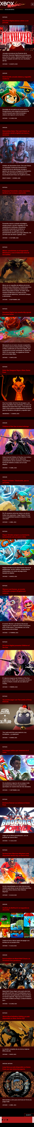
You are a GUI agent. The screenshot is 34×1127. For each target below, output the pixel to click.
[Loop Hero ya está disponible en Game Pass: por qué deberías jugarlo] (17, 1084)
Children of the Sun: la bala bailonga (15, 426)
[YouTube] (7, 1119)
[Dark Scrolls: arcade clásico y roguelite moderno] (17, 94)
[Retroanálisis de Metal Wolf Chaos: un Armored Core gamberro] (17, 976)
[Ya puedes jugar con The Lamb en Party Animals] (17, 717)
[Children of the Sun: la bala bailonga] (17, 442)
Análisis (4, 73)
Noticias (4, 17)
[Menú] (32, 4)
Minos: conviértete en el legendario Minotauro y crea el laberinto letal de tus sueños (15, 252)
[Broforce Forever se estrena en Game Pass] (17, 820)
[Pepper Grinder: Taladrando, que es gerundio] (17, 498)
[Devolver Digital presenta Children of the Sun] (17, 663)
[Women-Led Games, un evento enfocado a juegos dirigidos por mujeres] (17, 608)
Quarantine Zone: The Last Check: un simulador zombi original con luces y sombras (15, 133)
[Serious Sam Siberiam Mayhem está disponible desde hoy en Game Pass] (17, 871)
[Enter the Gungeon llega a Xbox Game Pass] (17, 387)
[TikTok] (4, 1119)
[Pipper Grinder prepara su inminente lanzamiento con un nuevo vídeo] (17, 552)
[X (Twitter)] (2, 1119)
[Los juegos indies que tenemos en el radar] (17, 767)
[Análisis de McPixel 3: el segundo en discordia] (17, 925)
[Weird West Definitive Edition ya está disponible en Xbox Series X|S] (17, 1034)
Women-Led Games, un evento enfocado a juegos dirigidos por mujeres (14, 591)
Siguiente (28, 1115)
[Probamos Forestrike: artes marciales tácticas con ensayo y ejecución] (17, 208)
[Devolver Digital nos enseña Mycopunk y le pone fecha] (17, 329)
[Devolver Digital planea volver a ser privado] (17, 38)
